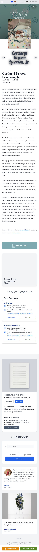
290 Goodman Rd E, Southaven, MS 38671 (20, 313)
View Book (9, 401)
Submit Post (19, 459)
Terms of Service (24, 544)
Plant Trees (27, 317)
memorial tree (24, 230)
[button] (19, 506)
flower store (16, 233)
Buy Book (19, 401)
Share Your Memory (12, 427)
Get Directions (11, 317)
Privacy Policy (14, 544)
